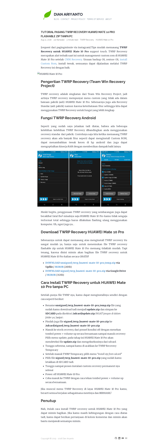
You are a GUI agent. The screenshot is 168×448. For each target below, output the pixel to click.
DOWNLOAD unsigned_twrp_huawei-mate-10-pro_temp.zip (80, 262)
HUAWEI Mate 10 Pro (104, 40)
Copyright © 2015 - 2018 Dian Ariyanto (57, 438)
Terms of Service (95, 19)
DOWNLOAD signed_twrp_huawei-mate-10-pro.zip (75, 271)
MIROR (59, 266)
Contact (65, 19)
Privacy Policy (78, 19)
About (108, 19)
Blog (56, 19)
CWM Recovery (73, 59)
